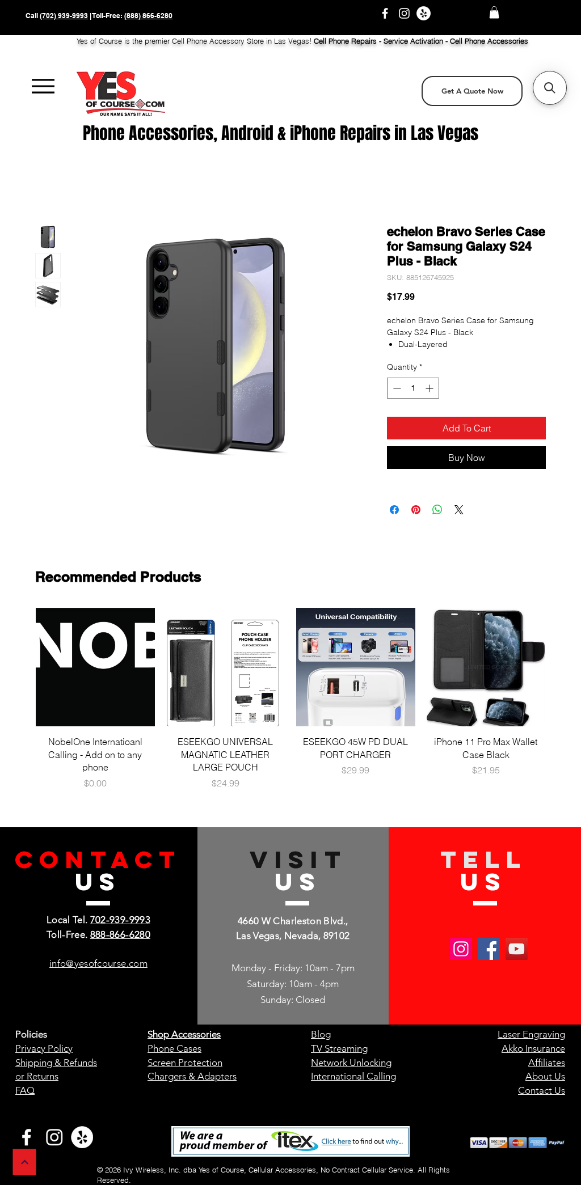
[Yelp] (423, 13)
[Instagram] (404, 13)
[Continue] (24, 1162)
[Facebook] (385, 13)
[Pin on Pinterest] (416, 510)
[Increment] (430, 388)
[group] (290, 705)
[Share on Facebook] (394, 510)
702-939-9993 (120, 919)
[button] (494, 12)
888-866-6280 (120, 934)
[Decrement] (396, 388)
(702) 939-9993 (64, 15)
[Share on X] (459, 510)
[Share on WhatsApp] (437, 510)
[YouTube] (517, 949)
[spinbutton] (413, 388)
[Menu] (43, 86)
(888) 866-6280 (148, 15)
